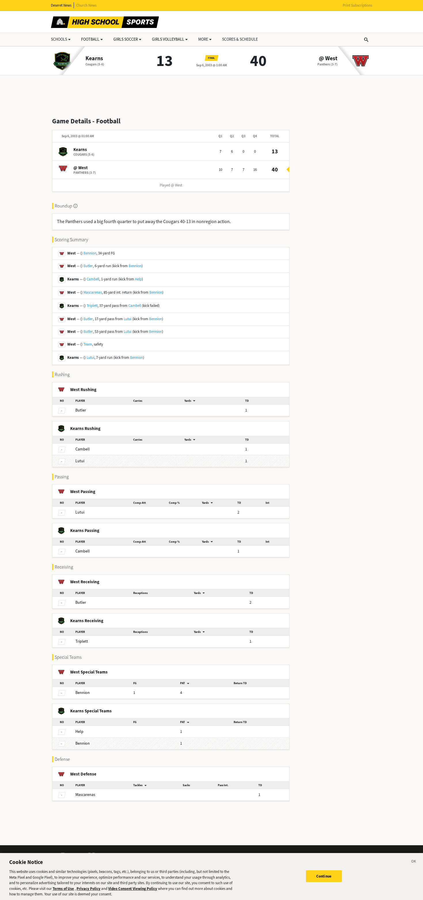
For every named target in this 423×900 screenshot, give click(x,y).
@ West (328, 58)
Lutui (128, 318)
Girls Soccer (125, 39)
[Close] (413, 862)
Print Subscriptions (357, 5)
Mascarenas (92, 292)
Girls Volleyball (168, 39)
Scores (240, 39)
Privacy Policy (88, 888)
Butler (88, 265)
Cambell (93, 279)
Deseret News (61, 5)
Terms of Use (63, 888)
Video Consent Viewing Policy (132, 888)
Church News (86, 5)
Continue (323, 875)
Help (138, 279)
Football (90, 39)
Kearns (94, 58)
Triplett (92, 305)
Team (87, 344)
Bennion (89, 253)
